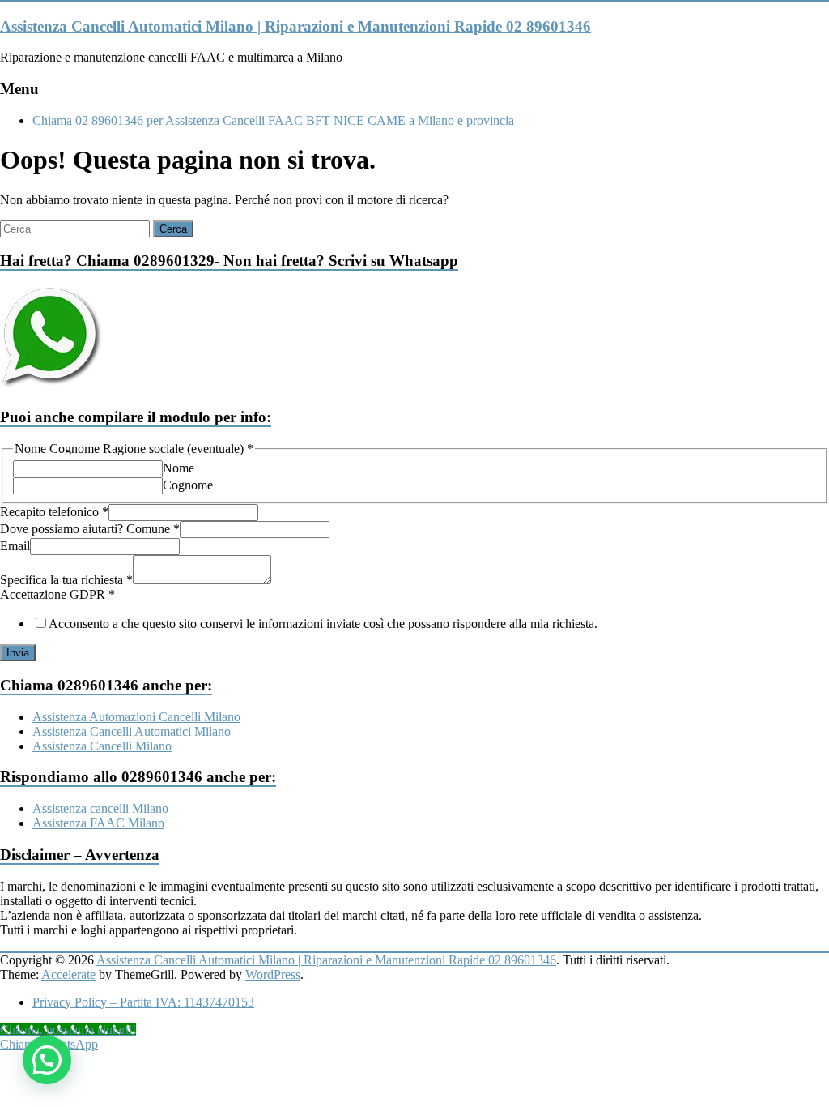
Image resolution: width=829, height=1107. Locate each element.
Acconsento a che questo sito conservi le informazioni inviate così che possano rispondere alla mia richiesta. (323, 623)
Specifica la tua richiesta (66, 580)
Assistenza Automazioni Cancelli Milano (136, 717)
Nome (178, 468)
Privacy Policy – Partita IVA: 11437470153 (143, 1002)
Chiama (20, 1044)
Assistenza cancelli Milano (100, 808)
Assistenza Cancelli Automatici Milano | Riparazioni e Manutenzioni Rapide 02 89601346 (295, 26)
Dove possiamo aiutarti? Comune (90, 529)
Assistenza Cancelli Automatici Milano (131, 731)
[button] (47, 1060)
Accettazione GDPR (57, 594)
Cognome (188, 485)
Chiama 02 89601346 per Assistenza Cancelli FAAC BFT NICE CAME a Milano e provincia (273, 120)
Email (15, 546)
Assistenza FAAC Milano (98, 823)
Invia (17, 653)
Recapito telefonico (54, 512)
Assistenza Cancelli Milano (102, 746)
